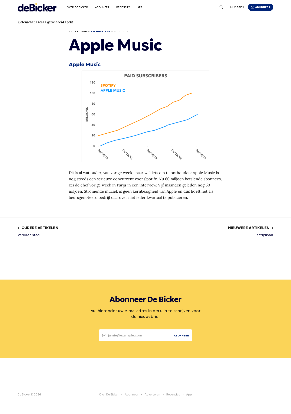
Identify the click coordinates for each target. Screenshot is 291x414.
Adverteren (152, 394)
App (139, 7)
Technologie (100, 31)
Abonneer (102, 7)
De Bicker (80, 31)
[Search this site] (221, 7)
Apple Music (85, 64)
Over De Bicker (77, 7)
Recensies (123, 7)
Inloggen (237, 7)
